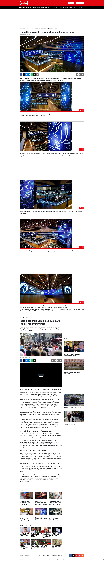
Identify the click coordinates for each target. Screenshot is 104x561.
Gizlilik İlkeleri (53, 555)
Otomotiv (65, 7)
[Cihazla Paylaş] (34, 74)
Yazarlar (56, 7)
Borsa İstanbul (35, 28)
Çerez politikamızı (62, 559)
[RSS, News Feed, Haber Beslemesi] (82, 555)
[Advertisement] (52, 169)
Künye (44, 555)
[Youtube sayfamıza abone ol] (82, 7)
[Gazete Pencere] (24, 2)
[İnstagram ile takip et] (75, 7)
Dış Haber (34, 7)
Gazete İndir (79, 3)
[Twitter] (24, 74)
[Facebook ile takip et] (77, 7)
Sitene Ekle (59, 555)
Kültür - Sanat (49, 7)
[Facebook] (21, 74)
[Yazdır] (37, 74)
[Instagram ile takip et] (79, 555)
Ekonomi (28, 7)
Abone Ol (71, 3)
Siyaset (42, 7)
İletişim (47, 555)
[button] (77, 74)
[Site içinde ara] (84, 7)
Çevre (60, 7)
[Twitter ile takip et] (79, 7)
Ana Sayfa (23, 28)
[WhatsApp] (32, 74)
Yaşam (70, 7)
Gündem (23, 7)
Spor (38, 7)
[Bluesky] (26, 74)
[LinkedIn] (29, 74)
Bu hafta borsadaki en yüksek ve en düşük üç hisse (49, 28)
